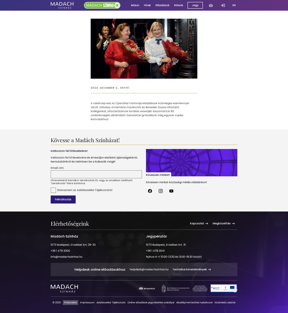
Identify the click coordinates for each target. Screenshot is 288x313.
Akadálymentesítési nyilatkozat (194, 302)
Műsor (135, 5)
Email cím (57, 168)
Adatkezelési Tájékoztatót (94, 190)
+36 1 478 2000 (60, 251)
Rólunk (178, 5)
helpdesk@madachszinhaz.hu (149, 269)
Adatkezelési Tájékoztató (111, 302)
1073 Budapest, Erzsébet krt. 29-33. (73, 245)
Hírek (147, 5)
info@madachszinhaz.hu (66, 257)
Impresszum (87, 302)
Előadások (163, 5)
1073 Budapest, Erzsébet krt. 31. (166, 245)
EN (234, 5)
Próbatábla (70, 302)
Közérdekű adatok (225, 302)
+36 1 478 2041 (155, 251)
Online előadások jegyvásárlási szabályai (151, 302)
